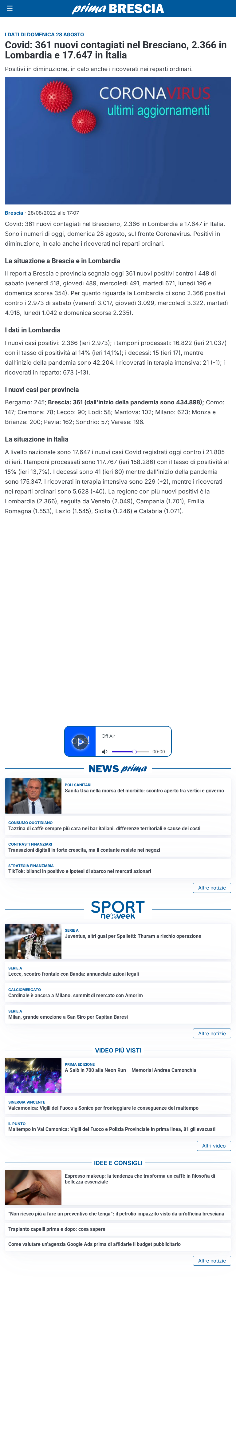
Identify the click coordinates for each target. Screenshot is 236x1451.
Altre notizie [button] (212, 888)
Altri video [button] (214, 1146)
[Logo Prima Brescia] (118, 9)
